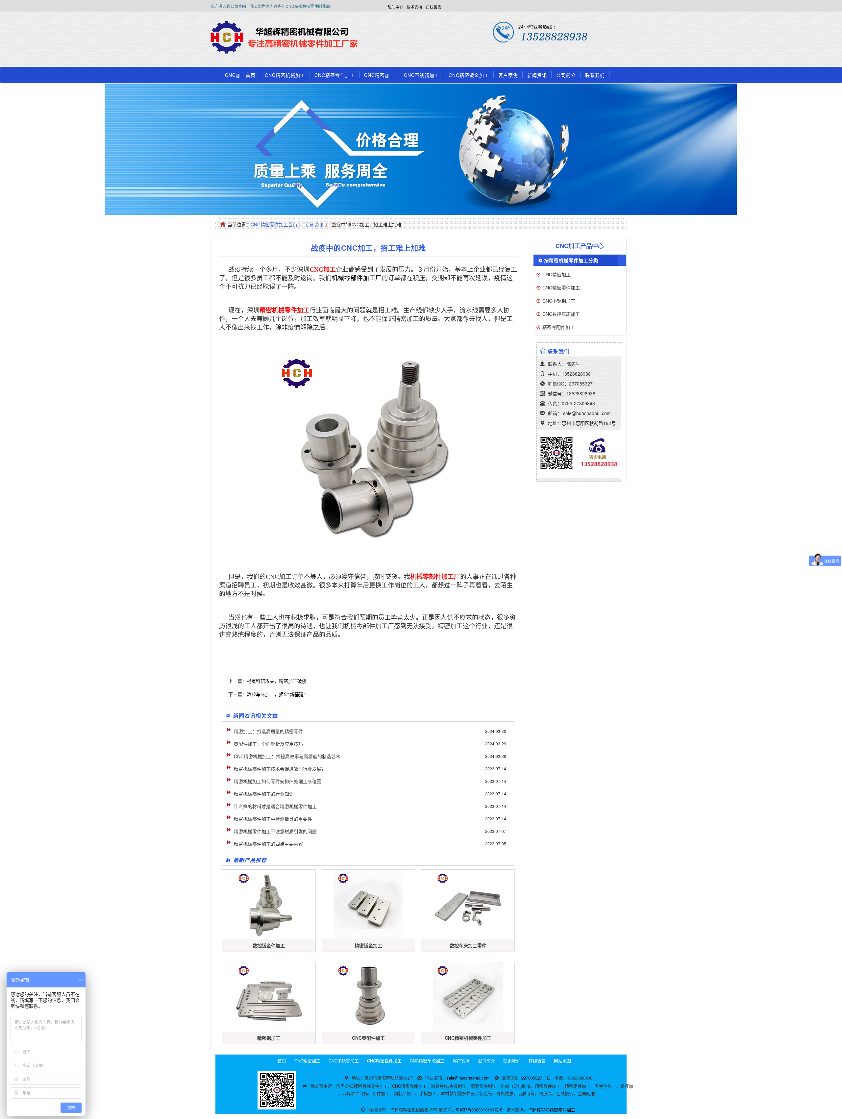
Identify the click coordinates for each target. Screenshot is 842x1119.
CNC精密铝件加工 (384, 1060)
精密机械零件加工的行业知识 (264, 793)
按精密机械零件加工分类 (571, 260)
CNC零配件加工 (368, 1037)
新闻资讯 (537, 75)
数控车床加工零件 (468, 945)
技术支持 (414, 7)
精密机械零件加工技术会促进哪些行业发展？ (280, 768)
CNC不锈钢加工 (421, 75)
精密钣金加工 (368, 945)
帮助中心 (395, 7)
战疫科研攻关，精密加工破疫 (277, 681)
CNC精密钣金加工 (469, 75)
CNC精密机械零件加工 (468, 1037)
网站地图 (562, 1060)
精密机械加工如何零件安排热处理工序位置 (277, 781)
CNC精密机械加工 (285, 75)
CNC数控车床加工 (561, 314)
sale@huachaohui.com (587, 413)
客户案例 (508, 75)
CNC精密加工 (379, 75)
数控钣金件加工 (269, 945)
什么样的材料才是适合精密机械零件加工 (275, 806)
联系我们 (595, 75)
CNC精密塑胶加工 (427, 1060)
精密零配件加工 (558, 327)
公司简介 (566, 75)
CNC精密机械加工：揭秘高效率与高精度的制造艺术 (287, 756)
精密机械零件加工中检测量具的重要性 (273, 818)
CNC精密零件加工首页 (274, 224)
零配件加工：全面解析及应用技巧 (268, 743)
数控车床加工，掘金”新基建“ (276, 694)
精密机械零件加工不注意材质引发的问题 (275, 831)
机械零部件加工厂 (357, 278)
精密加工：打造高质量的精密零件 (268, 731)
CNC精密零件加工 (334, 75)
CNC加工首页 (240, 75)
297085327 (581, 383)
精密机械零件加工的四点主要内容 (268, 843)
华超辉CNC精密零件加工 (551, 1110)
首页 (282, 1060)
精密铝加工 (268, 1037)
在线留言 (433, 7)
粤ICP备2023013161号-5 (479, 1110)
